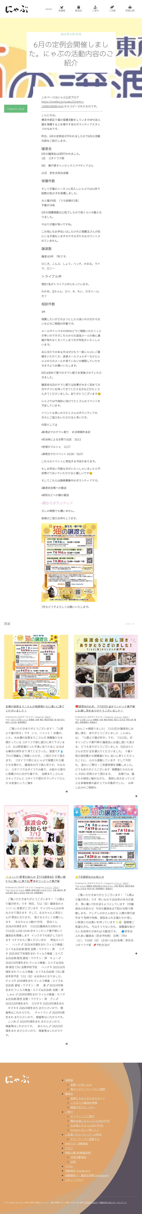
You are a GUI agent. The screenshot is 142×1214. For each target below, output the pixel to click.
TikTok (69, 1166)
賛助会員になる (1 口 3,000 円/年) (90, 1121)
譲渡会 (69, 1093)
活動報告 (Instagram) (77, 1170)
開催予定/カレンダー (83, 1107)
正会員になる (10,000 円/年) (87, 1125)
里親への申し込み (81, 1084)
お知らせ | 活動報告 (76, 1143)
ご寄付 (69, 1112)
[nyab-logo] (17, 1076)
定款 (73, 1161)
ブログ (21, 108)
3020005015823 (91, 1202)
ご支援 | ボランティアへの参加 (83, 1134)
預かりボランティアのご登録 (87, 1089)
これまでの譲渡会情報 (83, 1102)
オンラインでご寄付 (82, 1116)
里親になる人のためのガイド (87, 1098)
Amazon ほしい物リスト (85, 1130)
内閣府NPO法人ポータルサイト (113, 1202)
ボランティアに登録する (85, 1139)
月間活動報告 (78, 1157)
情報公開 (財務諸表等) (78, 1152)
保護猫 (69, 1080)
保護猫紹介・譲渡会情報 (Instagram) (87, 1175)
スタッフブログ (74, 1180)
